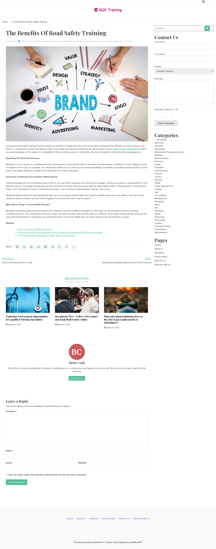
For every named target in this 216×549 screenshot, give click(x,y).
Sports (158, 214)
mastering (80, 41)
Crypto (158, 164)
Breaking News (162, 158)
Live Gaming (160, 195)
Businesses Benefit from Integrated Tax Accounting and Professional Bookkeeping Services (60, 232)
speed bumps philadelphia (112, 41)
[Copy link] (73, 247)
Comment (11, 411)
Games (158, 177)
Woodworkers (161, 232)
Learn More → (77, 378)
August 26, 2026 (14, 325)
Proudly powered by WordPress (89, 542)
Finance (158, 173)
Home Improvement (164, 186)
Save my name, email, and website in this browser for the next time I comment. (47, 475)
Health (158, 183)
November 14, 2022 (32, 41)
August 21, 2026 (63, 325)
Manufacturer (161, 198)
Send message (166, 123)
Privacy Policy (161, 256)
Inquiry (158, 245)
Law (156, 192)
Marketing (159, 201)
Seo (156, 207)
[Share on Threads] (66, 247)
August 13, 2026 (112, 328)
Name (9, 451)
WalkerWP (136, 542)
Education (159, 167)
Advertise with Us (163, 264)
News (157, 204)
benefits (64, 41)
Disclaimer (159, 252)
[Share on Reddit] (52, 247)
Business (72, 41)
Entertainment (161, 170)
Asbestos (159, 146)
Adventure (159, 143)
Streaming (159, 217)
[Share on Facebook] (17, 247)
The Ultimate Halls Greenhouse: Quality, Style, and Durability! (46, 235)
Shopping (159, 211)
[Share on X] (24, 247)
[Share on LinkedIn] (31, 247)
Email (9, 463)
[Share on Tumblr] (59, 247)
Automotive (160, 149)
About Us (159, 248)
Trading (158, 223)
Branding (159, 155)
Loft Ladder (160, 139)
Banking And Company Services (169, 152)
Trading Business (163, 226)
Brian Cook (12, 41)
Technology (160, 220)
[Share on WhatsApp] (38, 247)
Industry (158, 189)
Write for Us (160, 260)
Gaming (158, 180)
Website (82, 463)
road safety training (93, 41)
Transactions (160, 229)
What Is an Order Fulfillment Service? (35, 229)
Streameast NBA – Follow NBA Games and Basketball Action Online (76, 318)
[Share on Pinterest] (45, 247)
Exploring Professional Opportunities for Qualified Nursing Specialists (27, 318)
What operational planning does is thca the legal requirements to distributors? (123, 319)
